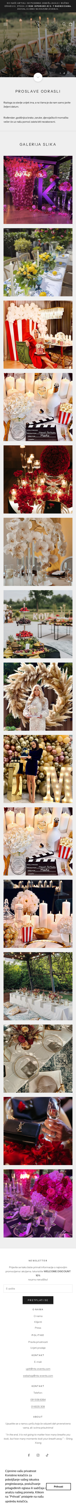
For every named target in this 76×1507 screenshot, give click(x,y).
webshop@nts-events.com (38, 1375)
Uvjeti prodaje (38, 1347)
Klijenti (38, 1322)
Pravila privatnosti (38, 1342)
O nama (38, 1316)
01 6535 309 (38, 1406)
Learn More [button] (36, 1501)
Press (38, 1327)
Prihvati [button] (58, 1486)
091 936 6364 (38, 1399)
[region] (38, 44)
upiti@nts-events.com (38, 1368)
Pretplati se (38, 1300)
